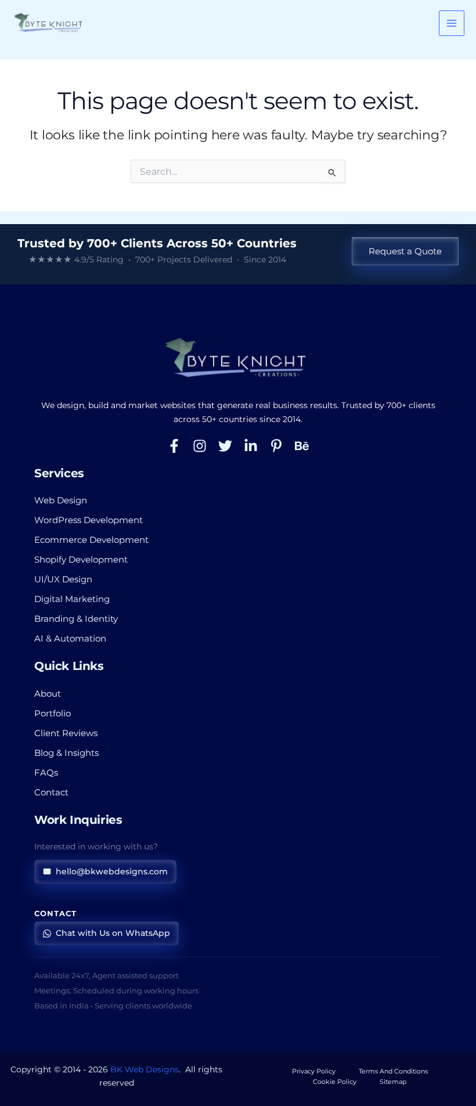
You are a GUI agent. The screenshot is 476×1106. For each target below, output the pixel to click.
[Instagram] (200, 446)
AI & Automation (70, 638)
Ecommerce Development (91, 540)
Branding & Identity (76, 619)
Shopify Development (81, 559)
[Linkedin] (251, 446)
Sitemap (393, 1082)
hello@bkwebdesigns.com (112, 871)
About (47, 694)
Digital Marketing (72, 599)
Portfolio (52, 713)
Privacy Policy (314, 1071)
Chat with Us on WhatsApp (113, 933)
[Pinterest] (276, 446)
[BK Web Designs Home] (238, 358)
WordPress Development (88, 520)
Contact (51, 792)
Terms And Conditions (393, 1071)
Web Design (60, 500)
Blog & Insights (66, 753)
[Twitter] (225, 446)
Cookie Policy (334, 1082)
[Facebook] (174, 446)
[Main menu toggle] (451, 23)
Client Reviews (66, 733)
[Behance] (302, 446)
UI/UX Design (63, 579)
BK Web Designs (144, 1069)
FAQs (46, 773)
